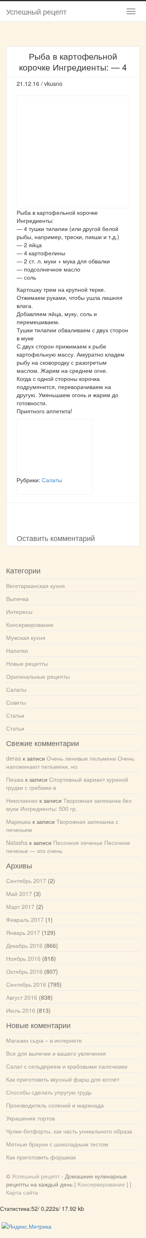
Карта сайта (22, 1192)
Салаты (16, 689)
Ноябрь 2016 (23, 958)
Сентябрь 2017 (26, 881)
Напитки (17, 650)
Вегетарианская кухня (35, 586)
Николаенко (22, 800)
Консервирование (30, 624)
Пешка (15, 779)
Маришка (18, 821)
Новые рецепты (27, 663)
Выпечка (17, 598)
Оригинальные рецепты (38, 676)
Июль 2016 (20, 1010)
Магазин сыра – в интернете (44, 1040)
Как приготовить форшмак (41, 1157)
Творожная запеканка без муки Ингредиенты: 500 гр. (68, 804)
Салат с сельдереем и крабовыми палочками (66, 1066)
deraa (13, 758)
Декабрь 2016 (24, 945)
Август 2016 (21, 997)
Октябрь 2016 (24, 971)
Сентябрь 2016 (26, 984)
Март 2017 (20, 906)
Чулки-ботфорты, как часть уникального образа (69, 1131)
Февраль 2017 (25, 919)
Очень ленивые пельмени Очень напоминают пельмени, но (70, 762)
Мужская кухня (25, 637)
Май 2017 (19, 893)
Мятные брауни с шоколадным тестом (57, 1144)
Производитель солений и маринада (55, 1105)
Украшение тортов (30, 1118)
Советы (16, 702)
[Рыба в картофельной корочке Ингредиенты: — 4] (54, 447)
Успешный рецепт (36, 11)
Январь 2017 (23, 932)
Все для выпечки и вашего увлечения (56, 1053)
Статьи (15, 715)
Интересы (19, 611)
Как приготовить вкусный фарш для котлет (62, 1079)
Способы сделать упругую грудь (49, 1092)
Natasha (17, 842)
